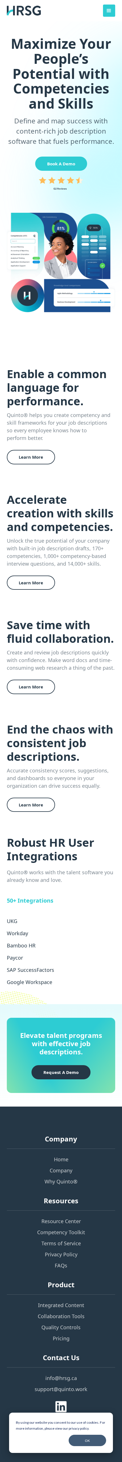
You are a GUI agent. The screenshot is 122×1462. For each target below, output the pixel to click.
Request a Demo (61, 1072)
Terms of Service (61, 1243)
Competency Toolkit (61, 1232)
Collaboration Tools (61, 1316)
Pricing (61, 1338)
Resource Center (61, 1221)
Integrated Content (61, 1305)
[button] (109, 11)
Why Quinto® (61, 1181)
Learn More (31, 457)
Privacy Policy (61, 1254)
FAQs (61, 1265)
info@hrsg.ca (61, 1378)
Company (61, 1170)
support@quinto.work (61, 1389)
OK (87, 1440)
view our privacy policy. (72, 1428)
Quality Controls (61, 1327)
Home (61, 1159)
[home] (24, 11)
